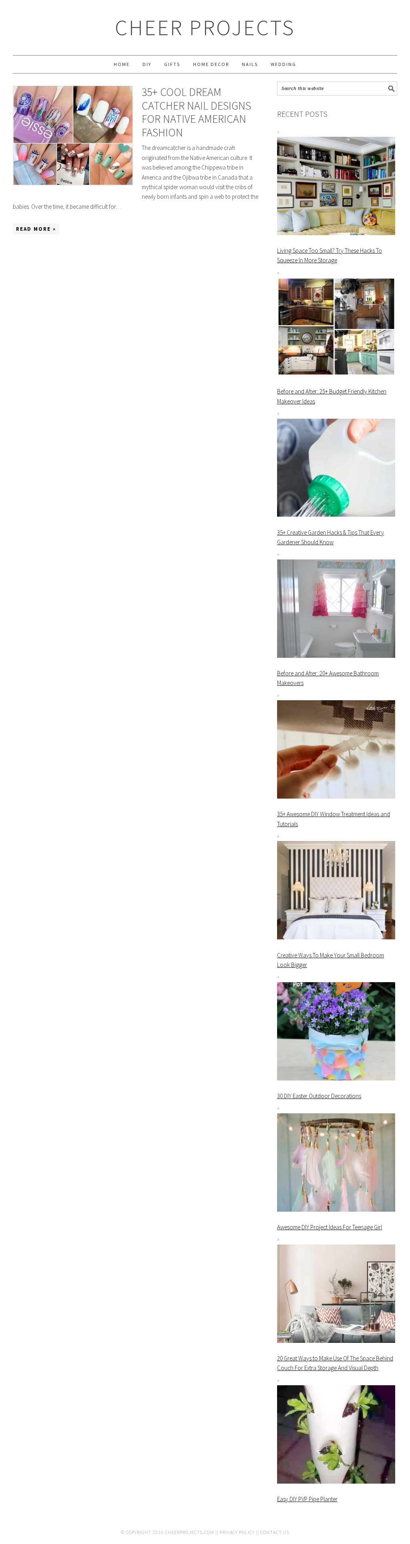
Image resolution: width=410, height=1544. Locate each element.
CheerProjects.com (189, 1532)
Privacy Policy (237, 1532)
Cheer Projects (205, 27)
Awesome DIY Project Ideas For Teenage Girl (329, 1227)
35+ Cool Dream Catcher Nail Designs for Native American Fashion (196, 112)
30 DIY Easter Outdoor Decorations (319, 1096)
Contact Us (274, 1532)
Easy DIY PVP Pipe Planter (307, 1499)
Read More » (36, 229)
